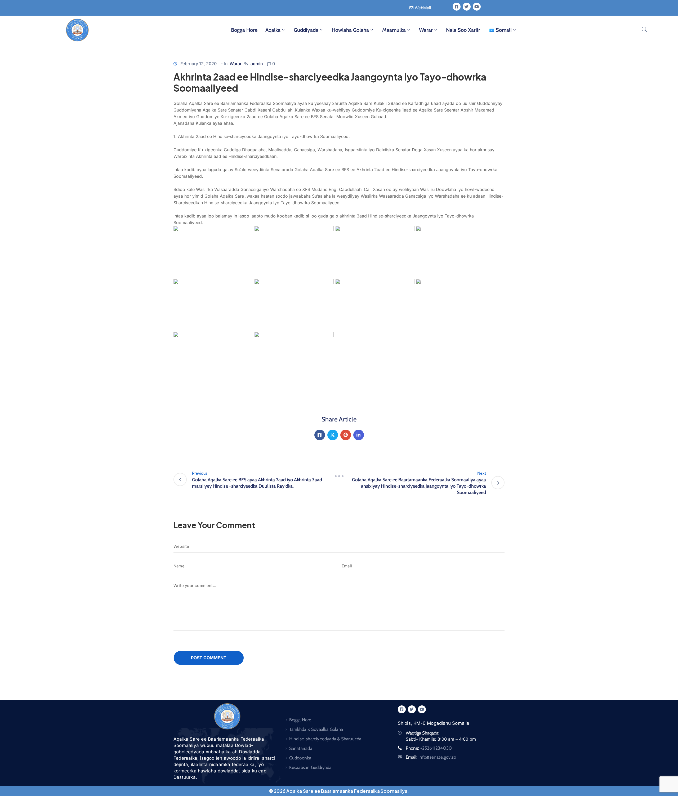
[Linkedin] (358, 435)
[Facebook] (319, 435)
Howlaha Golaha (350, 30)
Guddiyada (306, 30)
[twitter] (467, 7)
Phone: (429, 748)
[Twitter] (332, 435)
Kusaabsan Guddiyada (310, 767)
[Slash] (339, 476)
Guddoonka (300, 758)
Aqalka (272, 30)
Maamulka (394, 30)
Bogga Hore (244, 30)
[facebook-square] (457, 7)
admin (257, 63)
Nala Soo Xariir (463, 30)
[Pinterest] (345, 435)
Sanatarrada (300, 748)
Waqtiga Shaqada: (422, 733)
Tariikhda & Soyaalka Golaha (316, 729)
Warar (426, 30)
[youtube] (477, 7)
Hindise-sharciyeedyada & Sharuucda (325, 738)
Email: (431, 757)
